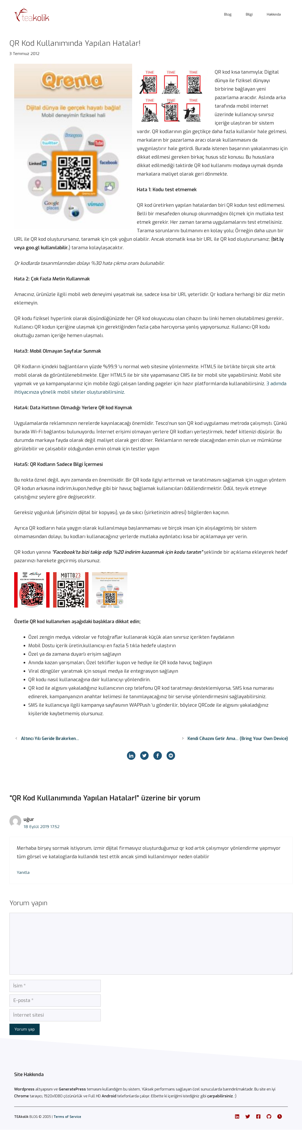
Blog (228, 14)
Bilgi (249, 14)
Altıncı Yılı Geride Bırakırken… (50, 738)
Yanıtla (23, 872)
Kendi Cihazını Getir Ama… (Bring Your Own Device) (238, 738)
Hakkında (274, 14)
